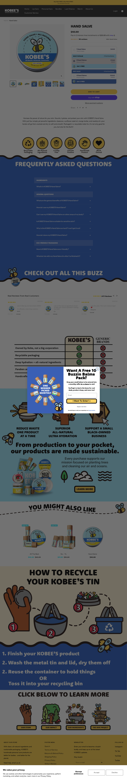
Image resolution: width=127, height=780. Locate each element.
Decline (115, 773)
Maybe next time (81, 407)
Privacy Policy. (46, 776)
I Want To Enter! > (82, 401)
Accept (96, 773)
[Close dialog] (97, 369)
